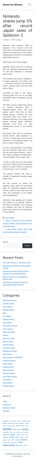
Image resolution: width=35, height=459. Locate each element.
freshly (26, 425)
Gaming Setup (8, 345)
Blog (4, 313)
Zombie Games (8, 386)
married (18, 432)
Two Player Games (10, 376)
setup (9, 439)
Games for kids (16, 429)
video (20, 442)
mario (14, 432)
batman (5, 423)
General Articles (9, 348)
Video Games (9, 445)
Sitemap (6, 411)
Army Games (8, 307)
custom (13, 425)
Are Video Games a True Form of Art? (17, 262)
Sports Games (8, 370)
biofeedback (11, 423)
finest (22, 425)
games (7, 428)
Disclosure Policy (9, 408)
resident (17, 437)
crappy (4, 425)
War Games (7, 379)
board (16, 423)
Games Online (8, 341)
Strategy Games (9, 373)
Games (5, 335)
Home (5, 401)
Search (5, 242)
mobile (26, 432)
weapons (25, 445)
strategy (24, 439)
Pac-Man (18, 434)
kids (11, 432)
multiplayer (6, 434)
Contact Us (7, 404)
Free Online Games (10, 326)
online (12, 434)
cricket (8, 425)
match (22, 432)
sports (17, 440)
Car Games (7, 316)
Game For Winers (12, 4)
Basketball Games (26, 421)
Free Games (7, 322)
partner (22, 434)
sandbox (5, 439)
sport (13, 439)
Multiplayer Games (10, 351)
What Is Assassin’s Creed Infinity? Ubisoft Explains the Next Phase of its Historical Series (17, 223)
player (26, 434)
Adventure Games (9, 300)
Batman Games (8, 310)
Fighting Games (9, 319)
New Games (10, 218)
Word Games (8, 383)
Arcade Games (8, 303)
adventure (6, 421)
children (21, 423)
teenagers (14, 442)
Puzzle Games (8, 367)
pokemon (5, 437)
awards (19, 421)
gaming (25, 429)
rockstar (22, 437)
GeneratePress (17, 456)
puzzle (11, 437)
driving (18, 425)
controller (27, 423)
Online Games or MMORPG (13, 357)
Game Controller (9, 332)
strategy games (6, 442)
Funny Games (8, 329)
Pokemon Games (9, 360)
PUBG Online (8, 364)
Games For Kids (9, 338)
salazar (26, 437)
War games (19, 445)
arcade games (13, 421)
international (6, 432)
